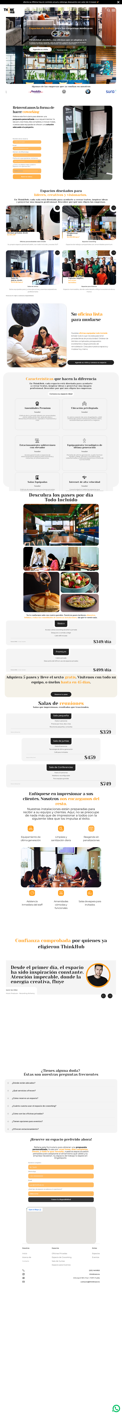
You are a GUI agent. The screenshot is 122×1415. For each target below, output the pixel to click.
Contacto (25, 1261)
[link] (61, 749)
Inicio (24, 1253)
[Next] (110, 996)
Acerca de (26, 1257)
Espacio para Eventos (61, 1265)
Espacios (96, 1253)
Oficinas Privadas (59, 1253)
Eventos (95, 1257)
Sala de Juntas (58, 1261)
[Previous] (103, 996)
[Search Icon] (108, 10)
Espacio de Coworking (61, 1257)
